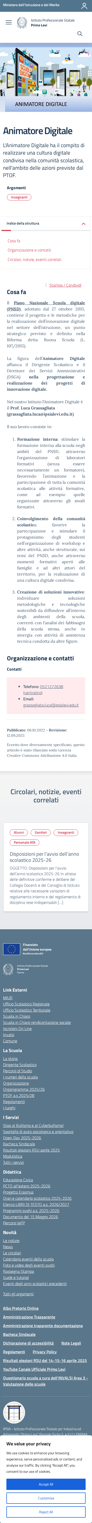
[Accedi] (84, 6)
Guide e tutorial (16, 1277)
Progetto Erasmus (18, 1192)
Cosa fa (14, 241)
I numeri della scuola (20, 1077)
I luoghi (9, 1108)
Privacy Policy (45, 1352)
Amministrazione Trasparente (29, 1317)
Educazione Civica (18, 1180)
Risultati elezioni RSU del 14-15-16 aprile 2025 (45, 1360)
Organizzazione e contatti (29, 250)
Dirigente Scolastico (20, 1065)
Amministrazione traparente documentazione (43, 1326)
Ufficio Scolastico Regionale (26, 1004)
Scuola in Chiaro (16, 1016)
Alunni (19, 832)
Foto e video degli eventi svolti (29, 1265)
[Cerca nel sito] (80, 34)
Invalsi (8, 1035)
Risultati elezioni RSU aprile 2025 (31, 1150)
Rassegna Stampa (18, 1271)
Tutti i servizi (13, 1162)
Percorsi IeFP (14, 1223)
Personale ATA (24, 842)
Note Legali (71, 1343)
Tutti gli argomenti (18, 1294)
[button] (46, 224)
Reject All (46, 1512)
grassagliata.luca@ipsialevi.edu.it (51, 705)
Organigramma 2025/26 (24, 1089)
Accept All (46, 1484)
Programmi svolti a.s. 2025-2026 (31, 1210)
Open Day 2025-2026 (22, 1138)
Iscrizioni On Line (17, 1028)
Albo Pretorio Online (21, 1308)
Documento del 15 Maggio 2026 (30, 1217)
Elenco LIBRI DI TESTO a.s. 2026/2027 (36, 1204)
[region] (46, 1479)
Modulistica (12, 1156)
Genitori (41, 832)
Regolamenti (14, 1101)
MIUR (8, 998)
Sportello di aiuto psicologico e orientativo (38, 1131)
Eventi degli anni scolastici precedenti (35, 1283)
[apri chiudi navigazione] (9, 23)
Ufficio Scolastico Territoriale (26, 1010)
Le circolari (12, 1253)
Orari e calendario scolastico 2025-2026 (37, 1198)
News (8, 1247)
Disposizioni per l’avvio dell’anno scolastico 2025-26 (44, 857)
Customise (46, 1498)
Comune (10, 1041)
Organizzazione (16, 1083)
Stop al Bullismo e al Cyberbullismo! (33, 1125)
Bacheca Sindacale (19, 1144)
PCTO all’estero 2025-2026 (26, 1186)
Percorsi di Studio (17, 1071)
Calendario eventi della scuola (28, 1259)
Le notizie (11, 1240)
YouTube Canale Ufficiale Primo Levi (34, 1369)
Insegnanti (19, 197)
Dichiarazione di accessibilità (28, 1343)
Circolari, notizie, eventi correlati (34, 259)
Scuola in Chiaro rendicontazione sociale (37, 1022)
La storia (10, 1058)
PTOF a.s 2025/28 (18, 1095)
